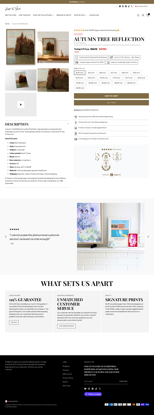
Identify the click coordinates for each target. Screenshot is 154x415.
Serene (138, 45)
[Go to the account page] (143, 15)
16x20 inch (92, 83)
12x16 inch (141, 78)
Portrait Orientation (130, 45)
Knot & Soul (19, 405)
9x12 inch (91, 78)
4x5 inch (91, 73)
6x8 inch (125, 73)
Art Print (81, 45)
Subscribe (123, 381)
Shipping (77, 110)
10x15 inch (104, 78)
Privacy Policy (68, 378)
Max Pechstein (120, 45)
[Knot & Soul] (13, 8)
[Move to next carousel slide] (148, 236)
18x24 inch (118, 83)
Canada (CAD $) (142, 6)
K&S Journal (67, 374)
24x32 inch (131, 83)
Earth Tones (87, 45)
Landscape (105, 45)
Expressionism (95, 45)
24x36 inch (80, 88)
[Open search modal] (138, 15)
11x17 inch (129, 78)
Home (7, 24)
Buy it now (111, 102)
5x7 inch (114, 73)
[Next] (95, 2)
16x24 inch (106, 83)
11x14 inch (116, 78)
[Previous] (58, 2)
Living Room (112, 45)
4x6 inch (102, 73)
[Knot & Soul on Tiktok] (129, 6)
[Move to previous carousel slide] (6, 236)
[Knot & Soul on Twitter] (132, 6)
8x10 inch (79, 73)
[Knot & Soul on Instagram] (123, 6)
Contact (66, 370)
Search (65, 382)
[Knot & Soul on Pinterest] (126, 6)
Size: (79, 68)
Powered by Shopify (11, 407)
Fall (101, 45)
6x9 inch (136, 73)
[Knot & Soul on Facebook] (120, 6)
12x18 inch (80, 83)
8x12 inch (79, 78)
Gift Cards (66, 386)
